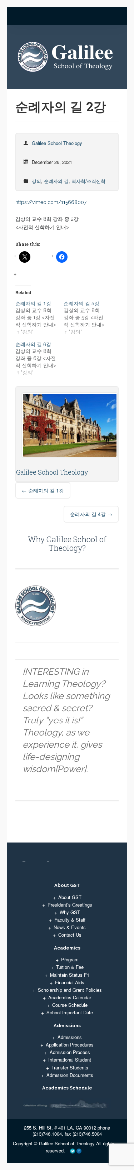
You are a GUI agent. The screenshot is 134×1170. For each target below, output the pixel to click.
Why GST (70, 912)
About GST (69, 897)
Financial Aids (69, 982)
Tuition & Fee (70, 966)
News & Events (70, 927)
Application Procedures (70, 1044)
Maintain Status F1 (69, 974)
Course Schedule (70, 1004)
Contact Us (69, 934)
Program (70, 959)
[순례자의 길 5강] (87, 317)
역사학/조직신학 (88, 181)
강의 (36, 181)
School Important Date (69, 1012)
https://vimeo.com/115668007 (50, 202)
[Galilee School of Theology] (66, 59)
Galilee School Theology (57, 143)
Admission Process (70, 1052)
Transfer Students (69, 1067)
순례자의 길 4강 (91, 514)
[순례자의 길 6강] (39, 358)
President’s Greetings (70, 904)
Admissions (70, 1037)
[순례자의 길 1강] (39, 317)
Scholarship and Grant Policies (70, 989)
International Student (69, 1059)
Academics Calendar (69, 997)
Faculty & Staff (69, 919)
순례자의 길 (56, 181)
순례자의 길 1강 (43, 490)
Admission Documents (69, 1075)
